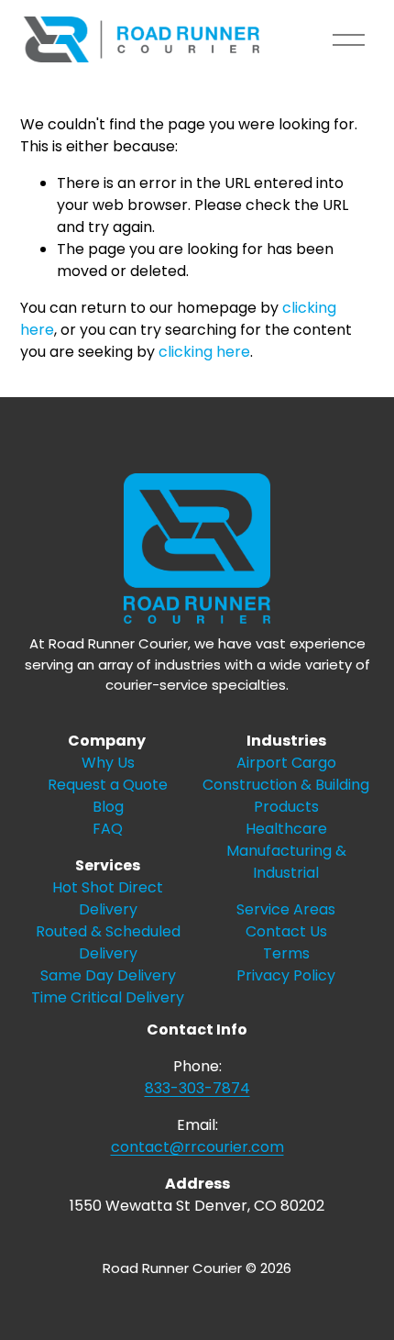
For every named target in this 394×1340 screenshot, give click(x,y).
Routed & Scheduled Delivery (108, 942)
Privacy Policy (285, 975)
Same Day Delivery (108, 975)
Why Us (108, 762)
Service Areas (285, 909)
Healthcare (286, 828)
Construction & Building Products (285, 795)
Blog (108, 806)
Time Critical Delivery (107, 997)
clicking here (204, 351)
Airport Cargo (286, 762)
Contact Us (286, 931)
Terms (286, 953)
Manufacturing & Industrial (286, 861)
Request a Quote (108, 784)
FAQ (108, 828)
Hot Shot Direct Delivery (107, 898)
